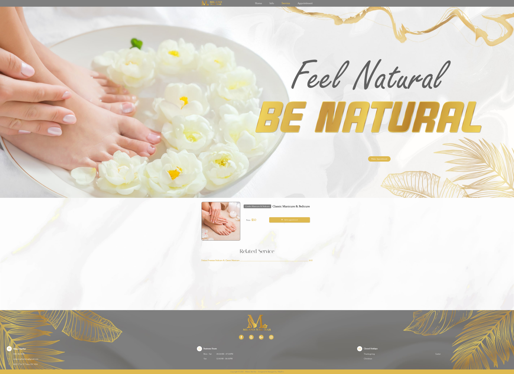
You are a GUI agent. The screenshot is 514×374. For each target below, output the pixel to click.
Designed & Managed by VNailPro (271, 372)
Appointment (305, 3)
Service (286, 3)
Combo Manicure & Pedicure (257, 206)
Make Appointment (379, 159)
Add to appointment (291, 220)
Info (272, 3)
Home (258, 3)
